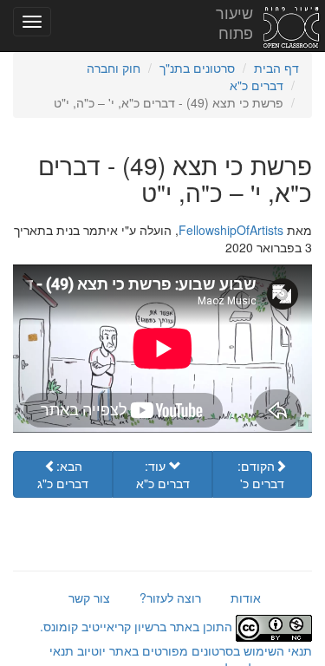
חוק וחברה (113, 67)
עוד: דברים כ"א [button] (163, 474)
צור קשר (89, 597)
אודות (246, 597)
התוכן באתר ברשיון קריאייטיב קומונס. (138, 626)
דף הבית (276, 67)
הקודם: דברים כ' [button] (260, 474)
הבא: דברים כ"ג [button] (62, 474)
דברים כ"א (256, 85)
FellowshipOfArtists (231, 229)
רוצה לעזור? (170, 597)
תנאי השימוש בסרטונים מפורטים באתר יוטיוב (193, 650)
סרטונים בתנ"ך (197, 67)
